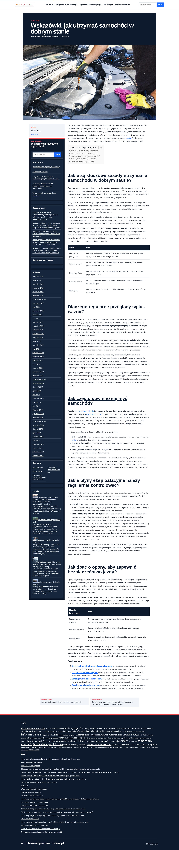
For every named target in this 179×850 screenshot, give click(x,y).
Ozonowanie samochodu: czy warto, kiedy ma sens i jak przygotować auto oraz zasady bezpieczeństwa (47, 250)
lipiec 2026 (37, 280)
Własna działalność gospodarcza (34, 789)
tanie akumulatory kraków (41, 747)
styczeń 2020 (38, 368)
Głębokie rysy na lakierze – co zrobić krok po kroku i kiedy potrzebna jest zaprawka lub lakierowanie (60, 769)
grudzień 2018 (38, 414)
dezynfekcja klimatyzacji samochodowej (132, 731)
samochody (145, 741)
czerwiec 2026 (38, 284)
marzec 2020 (37, 360)
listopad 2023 (38, 295)
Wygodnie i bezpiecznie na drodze (34, 825)
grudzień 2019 (38, 372)
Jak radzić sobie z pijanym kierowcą (46, 167)
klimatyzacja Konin (47, 734)
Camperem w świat (40, 172)
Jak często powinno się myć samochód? (85, 156)
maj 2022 (36, 307)
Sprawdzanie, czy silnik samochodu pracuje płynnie (61, 701)
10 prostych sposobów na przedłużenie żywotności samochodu (43, 185)
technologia (57, 747)
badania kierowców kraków (69, 731)
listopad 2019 (38, 375)
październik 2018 (39, 421)
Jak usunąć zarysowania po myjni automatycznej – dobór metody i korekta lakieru (53, 815)
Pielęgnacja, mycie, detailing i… (67, 5)
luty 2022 (36, 318)
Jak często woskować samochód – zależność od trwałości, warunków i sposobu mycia (54, 822)
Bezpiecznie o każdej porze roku (86, 685)
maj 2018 (36, 440)
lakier (74, 440)
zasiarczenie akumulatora (134, 747)
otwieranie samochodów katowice (103, 741)
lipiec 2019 (37, 391)
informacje (28, 734)
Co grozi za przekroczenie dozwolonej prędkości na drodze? (46, 177)
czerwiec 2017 (38, 456)
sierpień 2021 (38, 337)
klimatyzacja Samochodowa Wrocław (94, 734)
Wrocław (76, 747)
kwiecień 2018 (38, 444)
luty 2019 (36, 406)
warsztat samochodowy (67, 747)
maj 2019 (36, 395)
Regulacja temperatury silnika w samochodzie (39, 782)
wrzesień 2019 (38, 383)
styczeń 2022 (38, 322)
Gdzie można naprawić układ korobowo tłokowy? (40, 829)
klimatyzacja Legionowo (68, 735)
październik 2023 (39, 299)
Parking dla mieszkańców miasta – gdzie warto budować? (45, 498)
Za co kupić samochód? (30, 819)
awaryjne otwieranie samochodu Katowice (135, 728)
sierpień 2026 (38, 276)
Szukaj (160, 4)
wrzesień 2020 (38, 353)
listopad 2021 (38, 330)
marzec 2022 (37, 314)
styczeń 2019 (38, 410)
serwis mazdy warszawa (99, 744)
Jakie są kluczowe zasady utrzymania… (85, 151)
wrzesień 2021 (38, 334)
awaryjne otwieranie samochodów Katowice (39, 731)
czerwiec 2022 (38, 303)
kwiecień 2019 (38, 398)
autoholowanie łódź (56, 728)
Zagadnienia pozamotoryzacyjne (91, 5)
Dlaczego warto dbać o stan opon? (87, 679)
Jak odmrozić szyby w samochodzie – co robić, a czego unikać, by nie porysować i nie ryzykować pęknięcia (47, 225)
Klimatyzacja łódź (138, 734)
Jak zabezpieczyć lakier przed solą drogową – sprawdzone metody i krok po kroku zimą (47, 564)
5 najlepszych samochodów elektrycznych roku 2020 (41, 832)
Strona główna (152, 844)
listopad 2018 (38, 417)
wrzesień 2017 (38, 452)
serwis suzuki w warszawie (123, 744)
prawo (135, 741)
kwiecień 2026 (38, 288)
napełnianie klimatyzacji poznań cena (135, 738)
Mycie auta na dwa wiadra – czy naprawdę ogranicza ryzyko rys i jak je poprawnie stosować (57, 812)
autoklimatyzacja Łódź (72, 728)
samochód (26, 744)
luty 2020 (36, 364)
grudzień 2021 (38, 326)
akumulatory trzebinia (33, 728)
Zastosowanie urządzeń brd (32, 762)
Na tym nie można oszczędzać (85, 672)
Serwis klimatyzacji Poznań (48, 744)
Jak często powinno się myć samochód (97, 401)
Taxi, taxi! (24, 785)
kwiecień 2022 (38, 311)
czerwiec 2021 (38, 345)
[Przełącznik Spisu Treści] (99, 147)
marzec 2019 (37, 402)
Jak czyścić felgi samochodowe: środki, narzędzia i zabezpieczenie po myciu (50, 759)
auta (129, 138)
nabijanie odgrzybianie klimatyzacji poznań (106, 738)
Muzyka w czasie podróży (31, 792)
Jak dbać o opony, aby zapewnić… (83, 161)
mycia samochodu (86, 411)
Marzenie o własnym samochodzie (34, 805)
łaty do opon (34, 750)
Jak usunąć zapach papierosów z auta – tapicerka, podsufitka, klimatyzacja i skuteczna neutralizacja (60, 799)
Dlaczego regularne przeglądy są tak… (85, 153)
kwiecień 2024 (38, 292)
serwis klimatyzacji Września (74, 744)
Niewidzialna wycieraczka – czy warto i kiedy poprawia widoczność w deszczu (46, 233)
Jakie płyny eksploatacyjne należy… (84, 159)
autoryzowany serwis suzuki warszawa (100, 728)
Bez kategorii (108, 5)
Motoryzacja (50, 5)
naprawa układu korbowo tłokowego (69, 741)
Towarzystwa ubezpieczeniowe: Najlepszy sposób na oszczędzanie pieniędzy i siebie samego (112, 702)
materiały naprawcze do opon (71, 737)
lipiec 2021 (37, 341)
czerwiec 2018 (38, 436)
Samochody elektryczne (30, 766)
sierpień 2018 (38, 429)
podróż (130, 741)
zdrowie (147, 747)
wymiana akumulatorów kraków (92, 747)
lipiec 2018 (37, 433)
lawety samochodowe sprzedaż (45, 738)
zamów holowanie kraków (115, 747)
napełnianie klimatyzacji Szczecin (35, 741)
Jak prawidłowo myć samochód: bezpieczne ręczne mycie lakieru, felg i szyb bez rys (53, 779)
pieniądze (122, 741)
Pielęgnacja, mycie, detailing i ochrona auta (39, 477)
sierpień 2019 (38, 387)
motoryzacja (89, 738)
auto (47, 728)
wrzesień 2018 (38, 425)
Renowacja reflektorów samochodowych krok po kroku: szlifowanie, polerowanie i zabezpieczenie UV (45, 215)
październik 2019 (39, 379)
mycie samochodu (93, 414)
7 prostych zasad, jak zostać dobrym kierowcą (92, 666)
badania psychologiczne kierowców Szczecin (100, 731)
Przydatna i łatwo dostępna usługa (34, 802)
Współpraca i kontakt (122, 5)
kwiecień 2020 (38, 356)
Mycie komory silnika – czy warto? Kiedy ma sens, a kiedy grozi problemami (50, 775)
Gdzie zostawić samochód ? (32, 795)
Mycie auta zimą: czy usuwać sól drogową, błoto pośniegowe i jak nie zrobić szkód (53, 809)
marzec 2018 (37, 448)
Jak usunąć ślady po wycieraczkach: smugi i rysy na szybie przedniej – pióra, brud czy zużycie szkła (46, 242)
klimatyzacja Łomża (120, 734)
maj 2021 (36, 349)
